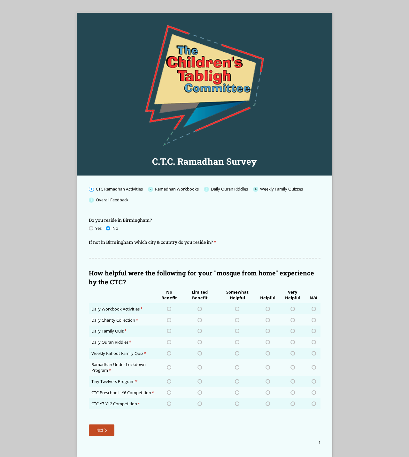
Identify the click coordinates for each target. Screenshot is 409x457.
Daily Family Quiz (107, 331)
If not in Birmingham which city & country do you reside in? (161, 242)
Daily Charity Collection (113, 320)
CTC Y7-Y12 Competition (114, 404)
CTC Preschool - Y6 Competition (121, 392)
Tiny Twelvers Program (113, 381)
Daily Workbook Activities (115, 309)
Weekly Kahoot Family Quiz (117, 353)
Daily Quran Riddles (109, 342)
